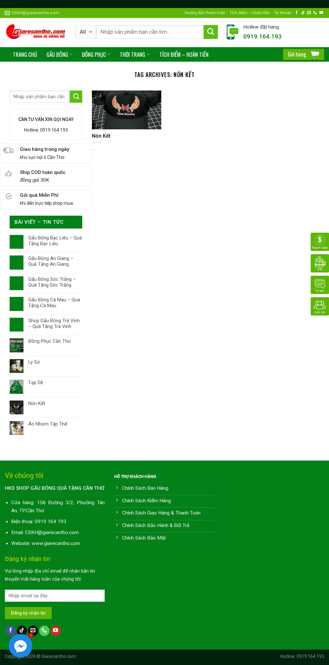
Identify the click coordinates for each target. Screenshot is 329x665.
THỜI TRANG (132, 54)
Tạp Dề (35, 382)
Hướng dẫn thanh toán (205, 12)
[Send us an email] (309, 13)
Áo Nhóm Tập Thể (47, 424)
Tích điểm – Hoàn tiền (250, 12)
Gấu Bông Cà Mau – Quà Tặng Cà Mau (54, 302)
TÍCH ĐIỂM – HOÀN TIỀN (184, 54)
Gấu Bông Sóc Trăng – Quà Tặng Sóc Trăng (52, 282)
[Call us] (315, 13)
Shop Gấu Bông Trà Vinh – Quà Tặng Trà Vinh (54, 323)
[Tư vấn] (320, 285)
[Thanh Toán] (320, 242)
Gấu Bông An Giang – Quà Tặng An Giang (50, 261)
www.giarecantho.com (56, 543)
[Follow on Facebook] (297, 13)
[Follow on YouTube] (321, 13)
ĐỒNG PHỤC (94, 54)
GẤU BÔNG (57, 54)
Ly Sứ (34, 362)
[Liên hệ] (320, 306)
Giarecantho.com (58, 656)
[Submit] (211, 32)
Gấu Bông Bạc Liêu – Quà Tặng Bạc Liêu (55, 240)
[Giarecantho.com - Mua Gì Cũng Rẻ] (35, 32)
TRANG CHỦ (25, 54)
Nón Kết (36, 403)
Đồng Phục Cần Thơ (49, 341)
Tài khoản (282, 12)
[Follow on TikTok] (303, 13)
